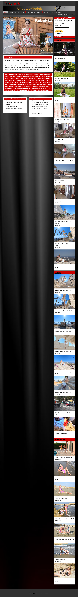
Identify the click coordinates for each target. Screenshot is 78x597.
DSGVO (39, 12)
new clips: (58, 272)
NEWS (11, 12)
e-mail (46, 593)
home (5, 12)
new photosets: (60, 439)
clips (28, 12)
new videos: (58, 40)
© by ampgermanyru (34, 593)
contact (42, 593)
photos (17, 12)
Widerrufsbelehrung (56, 12)
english (71, 14)
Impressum (46, 12)
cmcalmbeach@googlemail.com (14, 108)
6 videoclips (58, 25)
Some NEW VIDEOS (60, 23)
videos (22, 12)
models (33, 12)
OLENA (62, 37)
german (67, 14)
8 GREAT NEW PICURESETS (62, 27)
